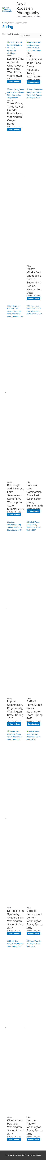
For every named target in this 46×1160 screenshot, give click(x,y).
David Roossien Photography (28, 8)
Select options (14, 81)
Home (4, 23)
